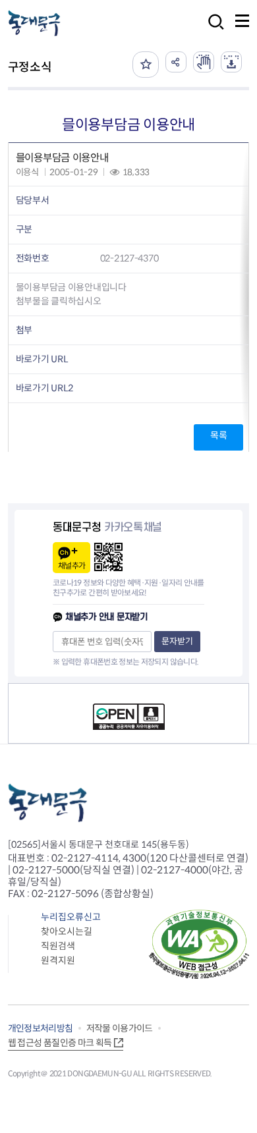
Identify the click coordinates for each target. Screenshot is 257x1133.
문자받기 (177, 641)
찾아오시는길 (66, 931)
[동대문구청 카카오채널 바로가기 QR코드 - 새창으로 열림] (108, 557)
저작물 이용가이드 (119, 1028)
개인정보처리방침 (40, 1028)
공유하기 (175, 61)
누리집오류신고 (71, 917)
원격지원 (58, 960)
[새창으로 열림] (203, 61)
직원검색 (58, 946)
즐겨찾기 (145, 64)
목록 (218, 435)
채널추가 (71, 565)
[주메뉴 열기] (242, 20)
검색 (212, 30)
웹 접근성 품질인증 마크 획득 (60, 1043)
